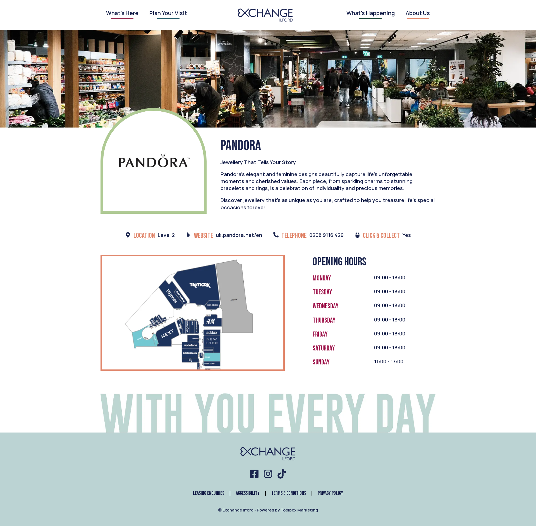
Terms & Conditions (288, 493)
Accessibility (248, 493)
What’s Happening (370, 13)
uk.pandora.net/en (239, 235)
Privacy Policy (330, 493)
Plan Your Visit (168, 13)
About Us (418, 13)
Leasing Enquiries (208, 493)
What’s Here (122, 13)
